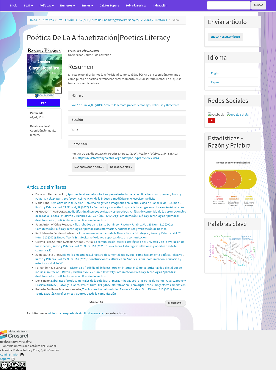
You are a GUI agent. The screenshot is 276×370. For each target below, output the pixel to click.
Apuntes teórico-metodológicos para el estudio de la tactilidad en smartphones (118, 194)
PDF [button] (43, 103)
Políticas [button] (45, 5)
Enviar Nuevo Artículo (225, 36)
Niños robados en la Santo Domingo (95, 224)
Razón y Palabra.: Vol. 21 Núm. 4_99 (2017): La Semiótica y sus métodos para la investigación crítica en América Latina (109, 207)
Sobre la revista (135, 5)
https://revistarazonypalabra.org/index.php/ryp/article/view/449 (118, 158)
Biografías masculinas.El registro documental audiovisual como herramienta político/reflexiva (122, 255)
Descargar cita (120, 167)
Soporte (5, 359)
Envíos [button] (86, 5)
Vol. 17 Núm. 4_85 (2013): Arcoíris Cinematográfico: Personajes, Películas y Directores (113, 20)
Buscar (258, 5)
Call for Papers (109, 5)
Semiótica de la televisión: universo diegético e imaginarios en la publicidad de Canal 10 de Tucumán (115, 203)
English (215, 73)
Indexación (160, 5)
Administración (10, 354)
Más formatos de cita (88, 167)
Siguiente (175, 303)
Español (216, 82)
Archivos (48, 20)
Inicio (13, 5)
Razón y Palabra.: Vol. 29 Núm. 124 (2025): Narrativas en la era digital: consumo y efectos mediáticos (122, 285)
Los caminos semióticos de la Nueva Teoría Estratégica (114, 233)
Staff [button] (27, 5)
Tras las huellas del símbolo (100, 289)
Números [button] (66, 5)
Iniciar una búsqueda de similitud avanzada (75, 313)
